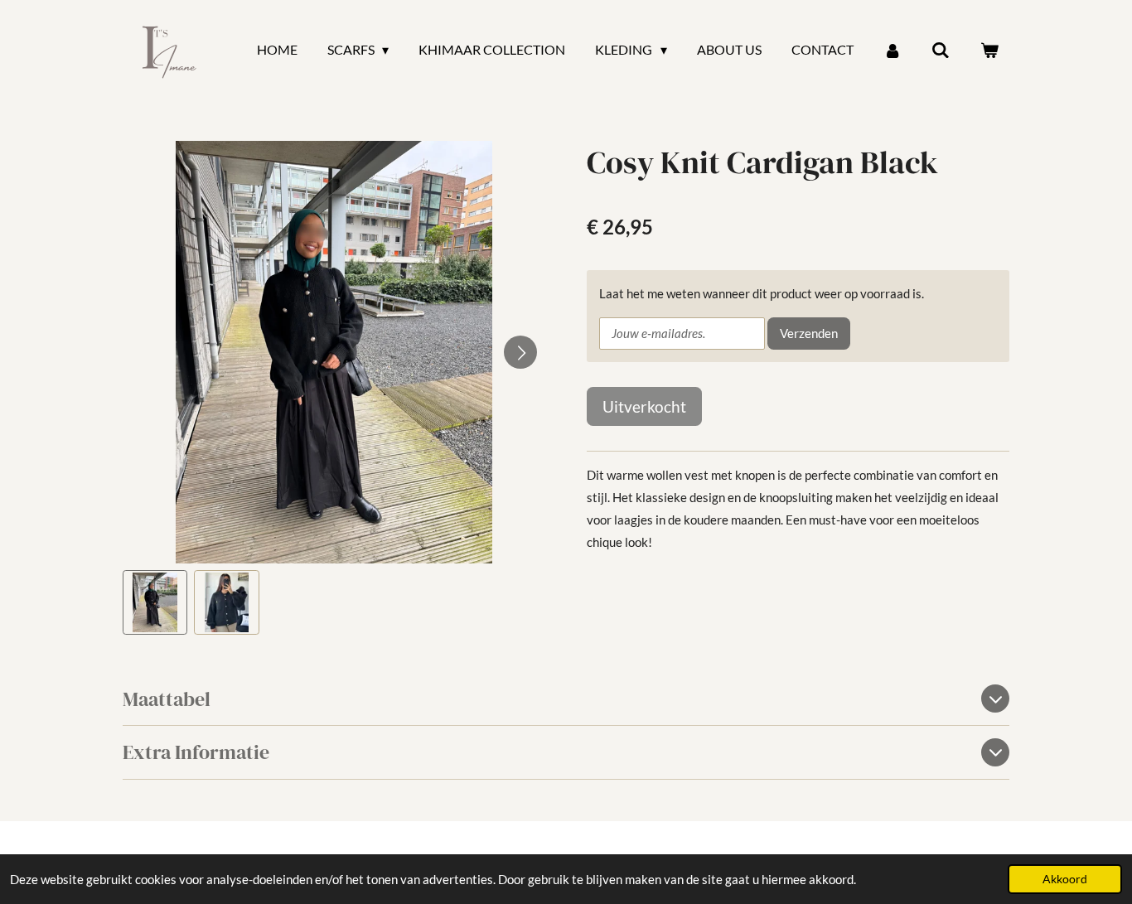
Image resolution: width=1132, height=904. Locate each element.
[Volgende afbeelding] (520, 352)
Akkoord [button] (1065, 879)
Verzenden (809, 333)
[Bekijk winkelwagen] (989, 49)
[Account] (892, 49)
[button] (155, 602)
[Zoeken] (940, 49)
